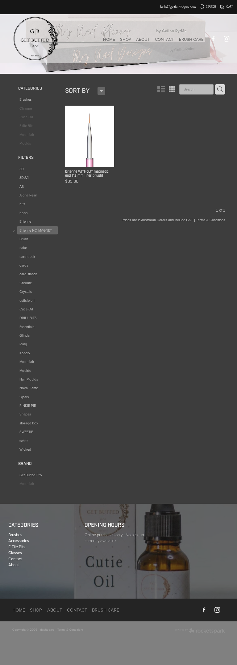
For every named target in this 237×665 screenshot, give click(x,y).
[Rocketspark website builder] (200, 631)
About (13, 564)
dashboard (47, 629)
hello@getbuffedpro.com (178, 6)
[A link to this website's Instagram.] (227, 39)
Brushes (15, 534)
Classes (15, 552)
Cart (229, 7)
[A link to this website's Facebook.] (213, 39)
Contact (15, 559)
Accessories (18, 540)
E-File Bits (16, 546)
